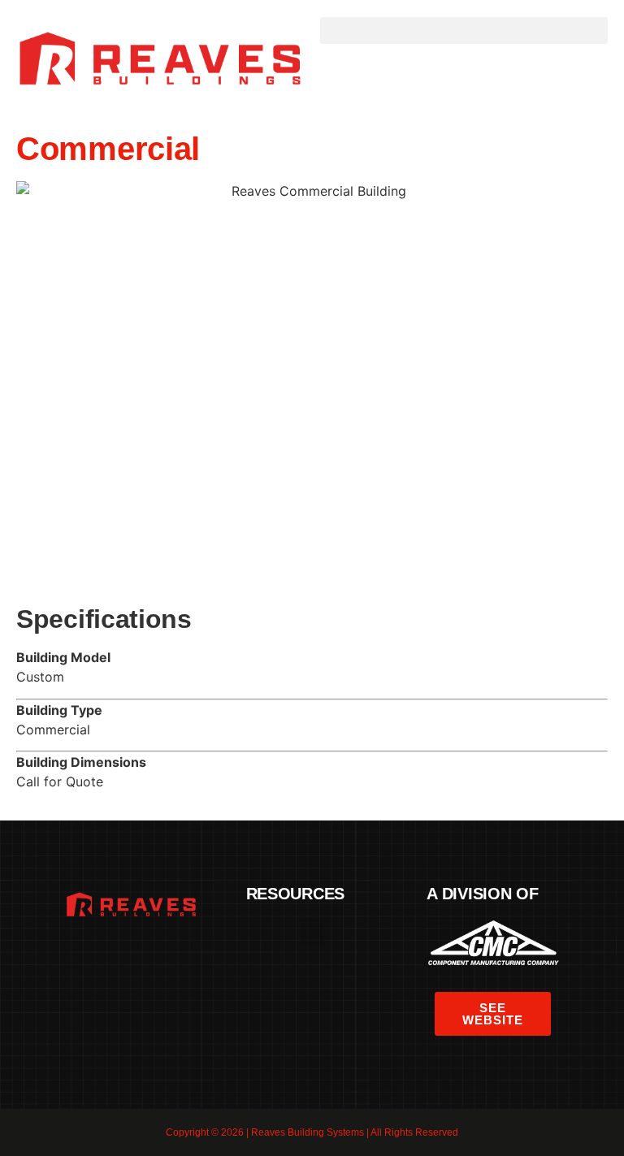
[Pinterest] (116, 952)
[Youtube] (131, 978)
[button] (464, 30)
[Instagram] (176, 952)
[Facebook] (86, 952)
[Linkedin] (146, 952)
